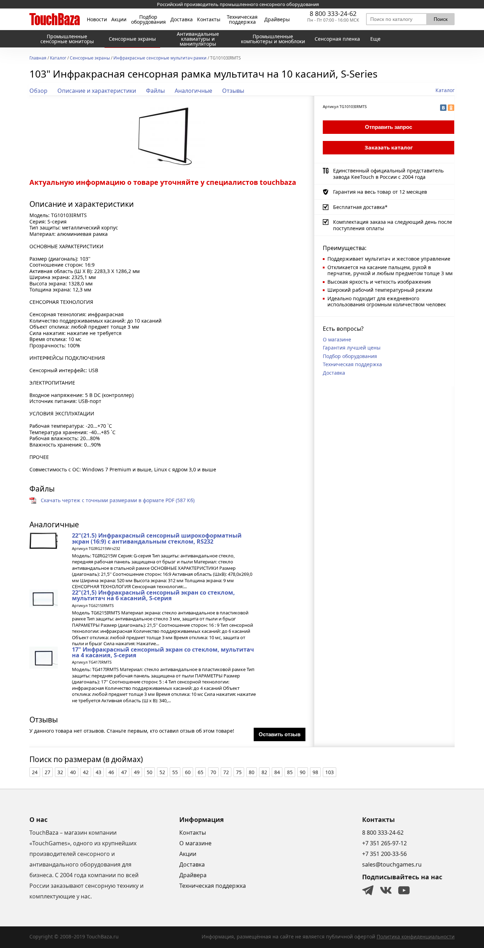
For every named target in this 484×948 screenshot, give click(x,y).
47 (124, 772)
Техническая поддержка (242, 19)
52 (162, 772)
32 (60, 772)
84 (277, 772)
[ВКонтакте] (443, 107)
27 (47, 772)
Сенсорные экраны (90, 58)
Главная (37, 58)
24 (35, 772)
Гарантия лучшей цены (352, 347)
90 (302, 772)
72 (226, 772)
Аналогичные (193, 91)
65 (200, 772)
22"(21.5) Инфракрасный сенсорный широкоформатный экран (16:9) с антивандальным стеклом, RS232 (157, 538)
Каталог (58, 58)
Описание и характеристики (96, 91)
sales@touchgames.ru (392, 864)
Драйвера (193, 875)
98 (315, 772)
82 (264, 772)
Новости (97, 19)
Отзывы (233, 91)
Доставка (181, 19)
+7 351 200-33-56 (384, 854)
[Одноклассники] (451, 107)
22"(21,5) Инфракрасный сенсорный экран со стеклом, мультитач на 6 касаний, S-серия (153, 595)
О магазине (337, 339)
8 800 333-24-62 (333, 13)
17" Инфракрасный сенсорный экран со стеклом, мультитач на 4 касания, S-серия (163, 652)
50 (149, 772)
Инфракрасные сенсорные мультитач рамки (160, 58)
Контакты (208, 19)
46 (111, 772)
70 (213, 772)
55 (175, 772)
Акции (118, 19)
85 (290, 772)
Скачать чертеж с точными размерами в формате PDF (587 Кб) (118, 500)
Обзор (38, 91)
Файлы (155, 91)
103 (329, 772)
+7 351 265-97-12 (384, 843)
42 (86, 772)
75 (239, 772)
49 (137, 772)
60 (188, 772)
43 (98, 772)
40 (73, 772)
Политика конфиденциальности (416, 936)
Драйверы (277, 19)
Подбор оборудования (148, 19)
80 (251, 772)
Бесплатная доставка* (360, 207)
